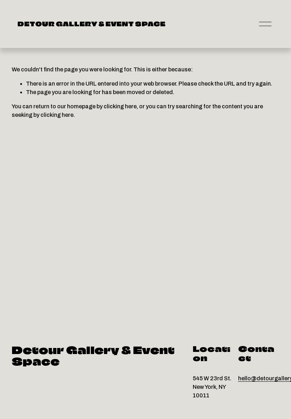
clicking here (120, 106)
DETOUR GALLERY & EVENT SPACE (91, 24)
